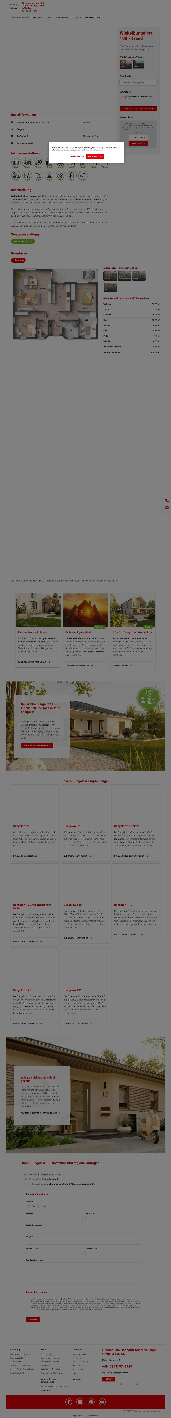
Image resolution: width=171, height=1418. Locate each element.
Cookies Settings (77, 156)
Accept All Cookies (95, 157)
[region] (86, 152)
